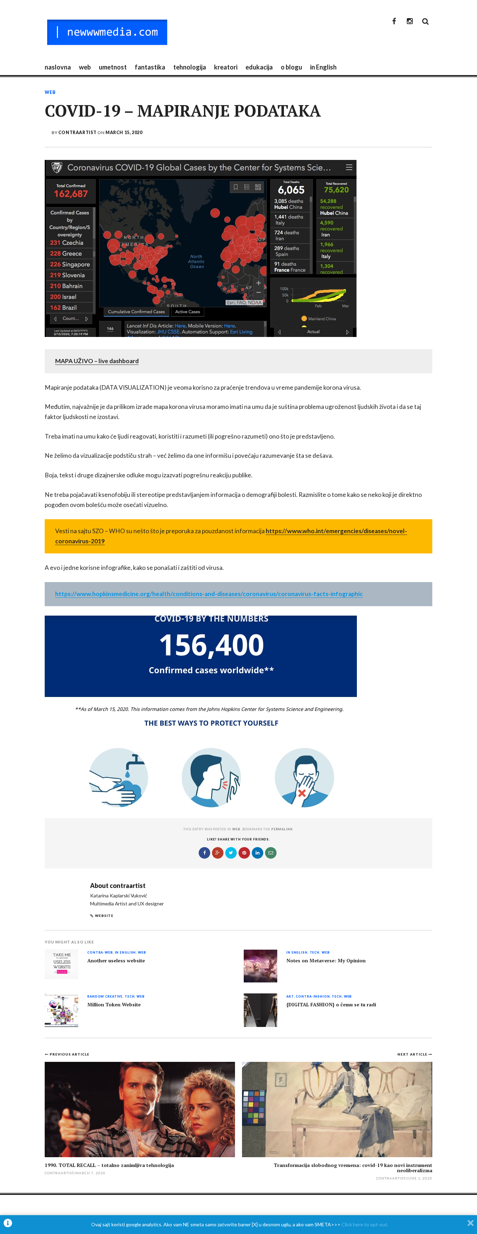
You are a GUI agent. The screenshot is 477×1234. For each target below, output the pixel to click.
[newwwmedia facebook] (394, 21)
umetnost (113, 67)
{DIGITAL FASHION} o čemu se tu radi (331, 1004)
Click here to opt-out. (365, 1224)
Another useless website (116, 960)
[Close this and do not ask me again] (471, 1225)
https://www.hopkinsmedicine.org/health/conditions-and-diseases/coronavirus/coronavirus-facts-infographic (209, 593)
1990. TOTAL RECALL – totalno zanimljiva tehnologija (109, 1165)
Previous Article (69, 1054)
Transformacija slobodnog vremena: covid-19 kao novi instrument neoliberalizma (353, 1168)
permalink (282, 829)
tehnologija (189, 67)
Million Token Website (114, 1004)
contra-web (100, 952)
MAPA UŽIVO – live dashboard (97, 361)
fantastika (150, 67)
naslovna (58, 67)
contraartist (77, 132)
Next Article (412, 1054)
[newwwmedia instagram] (410, 21)
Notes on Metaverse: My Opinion (326, 960)
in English (323, 67)
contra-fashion (313, 996)
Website (104, 915)
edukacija (259, 67)
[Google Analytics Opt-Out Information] (7, 1225)
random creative (105, 996)
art (290, 996)
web (85, 67)
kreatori (225, 67)
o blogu (291, 67)
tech (315, 952)
